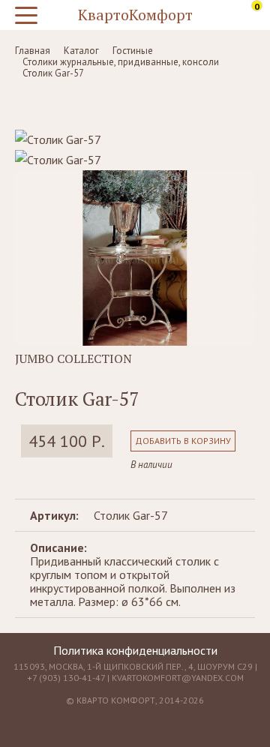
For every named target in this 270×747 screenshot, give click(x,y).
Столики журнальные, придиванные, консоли (120, 62)
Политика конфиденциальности (135, 650)
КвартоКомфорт (135, 14)
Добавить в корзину (183, 440)
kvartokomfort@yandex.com (178, 677)
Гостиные (132, 50)
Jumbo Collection (73, 358)
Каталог (81, 50)
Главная (32, 50)
